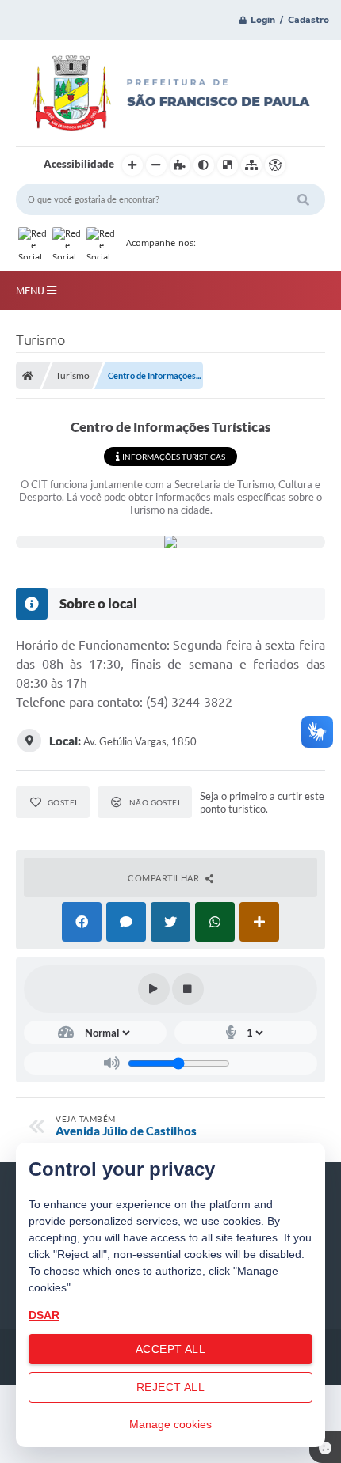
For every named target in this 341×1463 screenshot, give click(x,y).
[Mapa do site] (251, 165)
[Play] (154, 989)
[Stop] (188, 989)
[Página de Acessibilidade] (275, 165)
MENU (31, 290)
